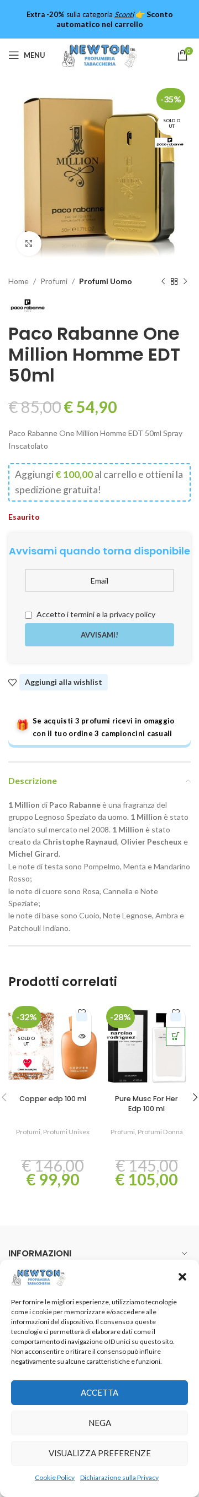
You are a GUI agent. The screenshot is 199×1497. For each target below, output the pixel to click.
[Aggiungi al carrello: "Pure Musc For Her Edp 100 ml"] (175, 1036)
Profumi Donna (160, 1132)
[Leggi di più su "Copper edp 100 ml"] (81, 1036)
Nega (99, 1423)
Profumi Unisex (66, 1132)
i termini (81, 614)
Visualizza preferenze (100, 1453)
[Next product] (185, 281)
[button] (182, 1276)
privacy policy (132, 614)
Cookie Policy (55, 1477)
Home (18, 281)
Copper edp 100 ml (52, 1098)
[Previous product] (163, 281)
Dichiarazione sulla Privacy (119, 1477)
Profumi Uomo (105, 281)
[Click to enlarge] (29, 243)
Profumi (53, 281)
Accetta (99, 1392)
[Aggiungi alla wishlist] (81, 1017)
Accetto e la (95, 614)
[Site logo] (99, 54)
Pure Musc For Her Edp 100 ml (146, 1103)
